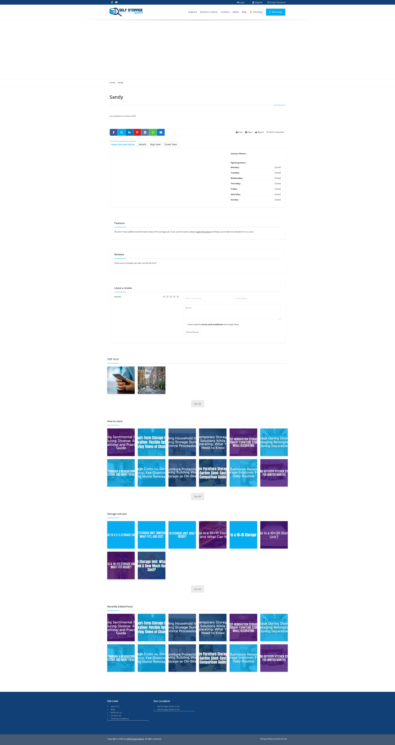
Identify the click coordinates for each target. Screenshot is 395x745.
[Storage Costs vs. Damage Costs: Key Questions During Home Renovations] (151, 472)
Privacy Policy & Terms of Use (273, 738)
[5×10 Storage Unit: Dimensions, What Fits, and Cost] (151, 534)
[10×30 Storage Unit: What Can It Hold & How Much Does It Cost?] (151, 565)
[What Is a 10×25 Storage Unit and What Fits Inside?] (121, 565)
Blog (244, 11)
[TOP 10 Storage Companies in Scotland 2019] (151, 380)
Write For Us (116, 712)
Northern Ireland (209, 11)
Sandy (120, 82)
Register (259, 2)
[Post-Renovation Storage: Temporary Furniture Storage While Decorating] (243, 442)
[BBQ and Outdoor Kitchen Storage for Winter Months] (274, 472)
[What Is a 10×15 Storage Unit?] (243, 534)
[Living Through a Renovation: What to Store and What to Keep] (121, 472)
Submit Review (192, 332)
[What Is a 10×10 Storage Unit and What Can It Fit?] (213, 534)
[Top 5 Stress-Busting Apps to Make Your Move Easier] (121, 380)
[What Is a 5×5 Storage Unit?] (121, 534)
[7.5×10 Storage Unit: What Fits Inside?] (182, 534)
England (192, 11)
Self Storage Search (135, 738)
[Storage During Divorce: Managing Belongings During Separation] (274, 442)
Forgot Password (277, 2)
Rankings (258, 11)
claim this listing (203, 231)
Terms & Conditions (120, 718)
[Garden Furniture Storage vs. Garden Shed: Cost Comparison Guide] (213, 472)
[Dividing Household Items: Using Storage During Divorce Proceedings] (182, 442)
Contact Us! (116, 715)
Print (240, 132)
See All (197, 403)
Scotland (225, 11)
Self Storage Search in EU (168, 709)
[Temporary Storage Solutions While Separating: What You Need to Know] (213, 442)
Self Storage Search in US (168, 706)
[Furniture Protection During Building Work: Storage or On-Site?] (182, 472)
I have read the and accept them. (213, 324)
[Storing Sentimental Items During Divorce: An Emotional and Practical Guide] (121, 442)
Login (241, 2)
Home (112, 82)
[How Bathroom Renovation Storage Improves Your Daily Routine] (243, 472)
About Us (115, 706)
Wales (236, 11)
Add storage (276, 12)
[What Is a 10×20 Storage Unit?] (274, 534)
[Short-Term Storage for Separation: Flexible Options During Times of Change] (151, 442)
